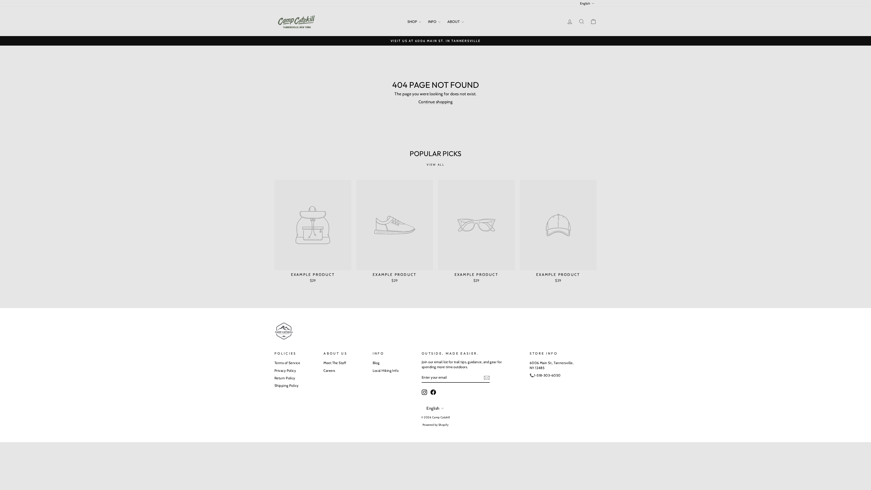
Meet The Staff (334, 363)
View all (436, 164)
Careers (329, 370)
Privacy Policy (285, 370)
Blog (376, 363)
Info (432, 21)
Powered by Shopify (435, 424)
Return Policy (284, 378)
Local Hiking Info (386, 370)
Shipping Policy (286, 385)
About (453, 21)
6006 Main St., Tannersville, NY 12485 (552, 365)
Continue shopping (435, 101)
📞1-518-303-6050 (545, 375)
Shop (412, 21)
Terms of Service (287, 363)
